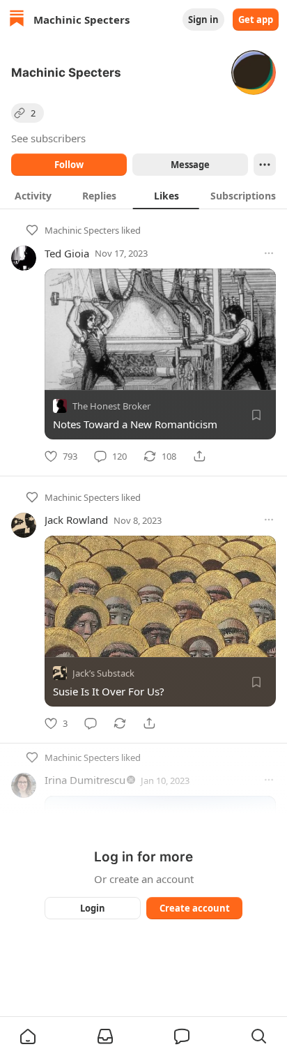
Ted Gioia (67, 253)
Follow (69, 164)
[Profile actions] (265, 164)
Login (92, 908)
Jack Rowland (76, 520)
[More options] (269, 253)
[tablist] (143, 195)
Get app (255, 19)
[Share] (199, 456)
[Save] (256, 415)
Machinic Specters (82, 230)
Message (190, 164)
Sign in (203, 19)
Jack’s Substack (103, 673)
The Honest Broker (111, 406)
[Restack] (120, 723)
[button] (28, 1036)
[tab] (33, 195)
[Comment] (90, 723)
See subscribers (48, 138)
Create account (195, 908)
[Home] (16, 20)
